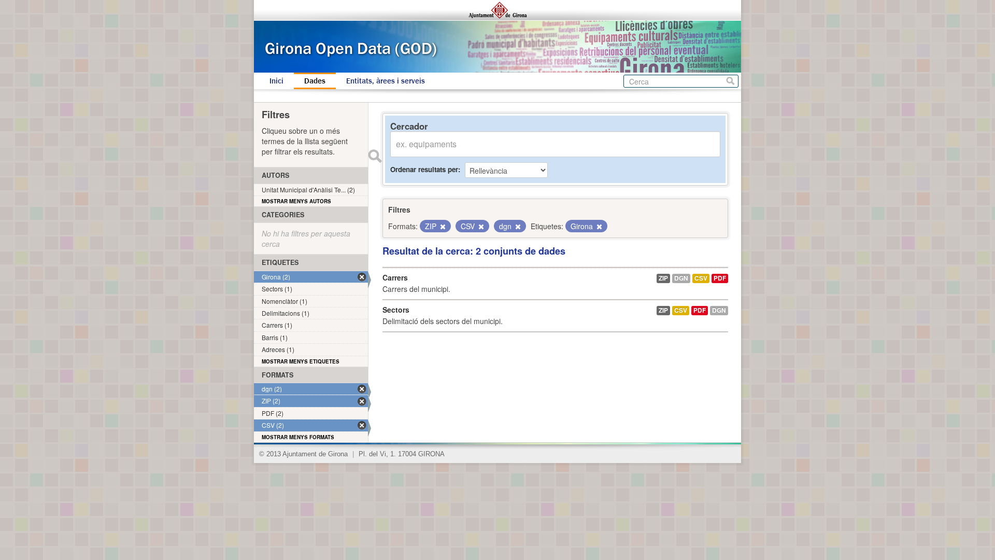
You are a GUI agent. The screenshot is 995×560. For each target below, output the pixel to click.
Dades (314, 81)
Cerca (730, 81)
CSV (700, 278)
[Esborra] (442, 226)
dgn (681, 278)
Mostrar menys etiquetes (300, 361)
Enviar (374, 156)
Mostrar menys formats (298, 437)
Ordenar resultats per (424, 169)
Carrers (395, 277)
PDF (720, 278)
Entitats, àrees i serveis (385, 81)
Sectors (395, 309)
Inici (276, 81)
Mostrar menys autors (296, 201)
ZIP (663, 278)
